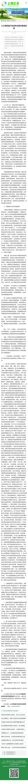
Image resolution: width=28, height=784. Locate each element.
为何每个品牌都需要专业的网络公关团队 (12, 744)
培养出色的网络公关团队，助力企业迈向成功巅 (14, 715)
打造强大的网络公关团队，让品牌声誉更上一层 (14, 729)
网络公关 (9, 20)
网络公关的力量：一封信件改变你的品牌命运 (13, 747)
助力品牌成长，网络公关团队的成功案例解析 (13, 718)
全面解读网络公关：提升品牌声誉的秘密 (12, 740)
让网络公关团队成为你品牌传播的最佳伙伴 (13, 722)
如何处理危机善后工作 (10, 752)
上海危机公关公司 (10, 4)
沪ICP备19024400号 (14, 764)
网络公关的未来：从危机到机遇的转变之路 (13, 736)
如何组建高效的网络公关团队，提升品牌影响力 (14, 726)
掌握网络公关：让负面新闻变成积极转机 (12, 733)
